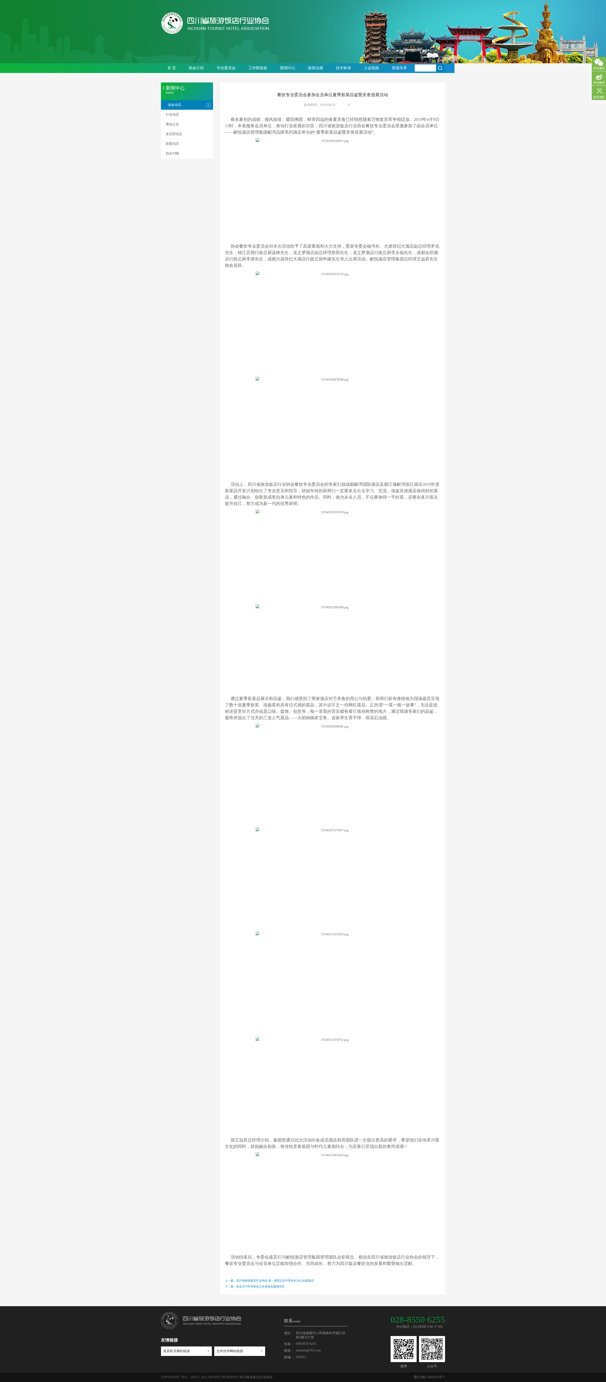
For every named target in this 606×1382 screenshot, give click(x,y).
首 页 (171, 68)
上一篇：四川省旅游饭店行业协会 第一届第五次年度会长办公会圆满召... (270, 1280)
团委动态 (172, 143)
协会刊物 (172, 153)
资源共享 (399, 68)
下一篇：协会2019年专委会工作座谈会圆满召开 (255, 1286)
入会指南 (371, 68)
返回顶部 (599, 97)
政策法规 (315, 68)
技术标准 (343, 68)
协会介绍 (196, 68)
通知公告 (172, 124)
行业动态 (172, 114)
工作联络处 (257, 68)
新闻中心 (287, 68)
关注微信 (599, 68)
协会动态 (174, 105)
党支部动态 (174, 134)
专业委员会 (226, 68)
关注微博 (599, 82)
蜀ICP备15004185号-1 (429, 1377)
